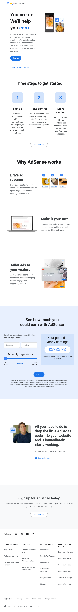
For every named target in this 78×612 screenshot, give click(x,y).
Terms (26, 599)
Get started (39, 144)
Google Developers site (29, 551)
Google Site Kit (45, 578)
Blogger (43, 584)
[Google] (8, 598)
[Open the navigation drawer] (3, 3)
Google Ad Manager (47, 556)
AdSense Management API (28, 559)
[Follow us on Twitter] (16, 534)
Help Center (8, 550)
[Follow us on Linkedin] (33, 534)
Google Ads (44, 550)
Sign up (16, 58)
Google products (51, 599)
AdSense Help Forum (12, 556)
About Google (37, 599)
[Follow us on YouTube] (27, 534)
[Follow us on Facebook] (21, 534)
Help (9, 606)
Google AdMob (45, 562)
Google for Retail (64, 558)
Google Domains (64, 584)
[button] (53, 458)
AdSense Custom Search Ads (28, 568)
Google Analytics (64, 571)
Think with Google (65, 578)
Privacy (19, 599)
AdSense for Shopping (44, 570)
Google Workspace (65, 565)
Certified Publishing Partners (11, 563)
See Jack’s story (44, 458)
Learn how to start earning (22, 67)
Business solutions (65, 552)
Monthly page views (20, 354)
